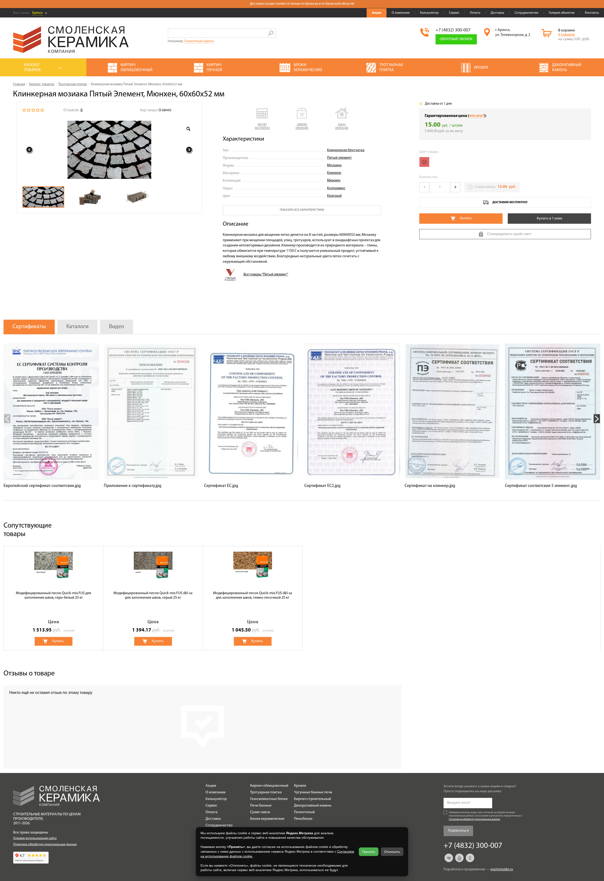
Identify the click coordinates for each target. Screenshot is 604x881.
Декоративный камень (312, 806)
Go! (271, 33)
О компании (401, 13)
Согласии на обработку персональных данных (474, 819)
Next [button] (189, 150)
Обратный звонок (456, 39)
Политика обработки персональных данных (45, 844)
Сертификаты (29, 327)
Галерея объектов (562, 13)
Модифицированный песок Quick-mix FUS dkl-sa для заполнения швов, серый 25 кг (153, 595)
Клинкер (334, 173)
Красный (334, 196)
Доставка (497, 13)
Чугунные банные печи (313, 792)
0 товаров (566, 35)
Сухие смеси (260, 812)
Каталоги (77, 327)
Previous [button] (29, 150)
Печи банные (261, 806)
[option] (109, 150)
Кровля (300, 786)
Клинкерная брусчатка (346, 150)
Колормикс (336, 188)
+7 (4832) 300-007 (453, 30)
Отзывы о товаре (29, 673)
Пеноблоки (303, 819)
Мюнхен (333, 180)
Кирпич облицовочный (269, 786)
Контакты (592, 13)
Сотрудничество (526, 13)
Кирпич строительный (312, 799)
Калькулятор (429, 13)
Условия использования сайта (35, 838)
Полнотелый (304, 812)
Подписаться (458, 831)
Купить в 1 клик (549, 218)
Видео (116, 327)
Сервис (454, 13)
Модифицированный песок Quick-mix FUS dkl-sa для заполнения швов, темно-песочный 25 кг (252, 595)
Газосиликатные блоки (269, 799)
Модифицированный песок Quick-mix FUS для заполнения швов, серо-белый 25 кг (53, 595)
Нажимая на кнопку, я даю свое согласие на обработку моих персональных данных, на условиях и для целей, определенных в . (485, 816)
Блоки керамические (267, 819)
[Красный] (424, 162)
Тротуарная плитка (266, 792)
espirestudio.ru (502, 869)
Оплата (475, 13)
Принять (368, 852)
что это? (476, 116)
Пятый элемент (339, 158)
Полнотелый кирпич (199, 41)
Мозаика (334, 165)
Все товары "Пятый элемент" (265, 274)
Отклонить (392, 852)
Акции (376, 13)
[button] (262, 119)
